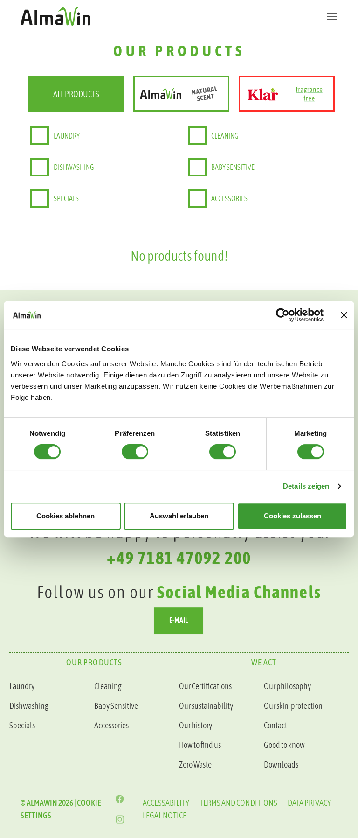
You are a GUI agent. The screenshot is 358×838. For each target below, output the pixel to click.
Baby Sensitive (116, 706)
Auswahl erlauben (179, 516)
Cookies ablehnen (65, 516)
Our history (195, 725)
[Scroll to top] (336, 657)
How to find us (200, 745)
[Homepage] (179, 16)
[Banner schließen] (344, 315)
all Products (76, 94)
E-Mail (178, 620)
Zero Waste (195, 764)
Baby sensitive (233, 167)
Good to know (284, 745)
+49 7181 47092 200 (179, 558)
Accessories (229, 198)
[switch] (135, 451)
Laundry (67, 136)
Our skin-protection (293, 706)
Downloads (281, 764)
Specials (66, 198)
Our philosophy (287, 686)
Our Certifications (205, 686)
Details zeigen (306, 486)
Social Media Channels (239, 592)
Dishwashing (74, 167)
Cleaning (224, 136)
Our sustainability (206, 706)
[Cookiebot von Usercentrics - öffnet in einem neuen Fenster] (283, 315)
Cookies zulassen (292, 516)
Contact (275, 725)
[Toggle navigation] (332, 16)
